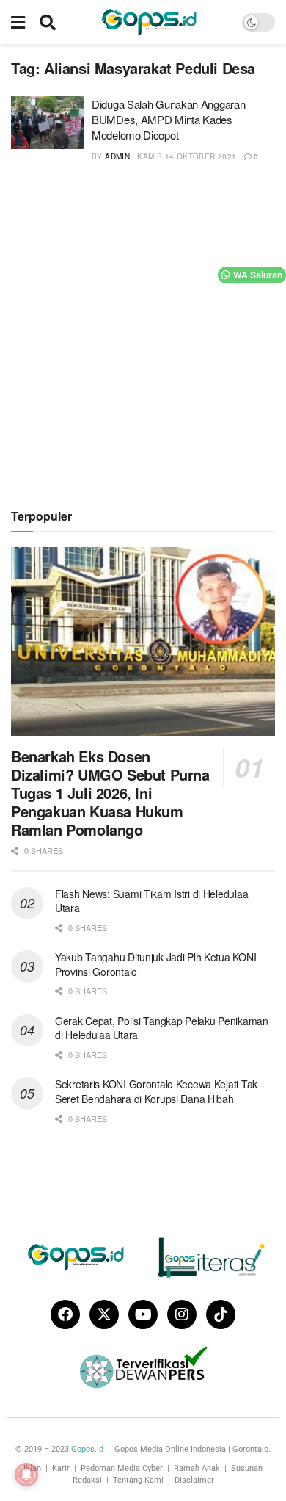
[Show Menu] (18, 22)
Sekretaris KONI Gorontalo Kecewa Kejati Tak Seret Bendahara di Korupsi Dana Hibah (156, 1091)
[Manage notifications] (26, 1474)
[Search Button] (48, 22)
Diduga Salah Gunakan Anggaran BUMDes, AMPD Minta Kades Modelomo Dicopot (168, 119)
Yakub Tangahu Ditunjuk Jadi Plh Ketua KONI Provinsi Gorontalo (155, 964)
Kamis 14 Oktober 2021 (186, 156)
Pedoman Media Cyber (122, 1468)
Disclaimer (194, 1480)
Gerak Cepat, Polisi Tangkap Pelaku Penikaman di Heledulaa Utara (161, 1028)
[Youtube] (143, 1314)
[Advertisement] (143, 333)
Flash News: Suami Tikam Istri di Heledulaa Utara (151, 901)
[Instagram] (182, 1314)
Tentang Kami (138, 1480)
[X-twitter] (104, 1314)
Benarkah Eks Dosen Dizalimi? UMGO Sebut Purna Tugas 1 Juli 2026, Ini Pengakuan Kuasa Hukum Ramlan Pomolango (110, 792)
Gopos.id (87, 1449)
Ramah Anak (197, 1468)
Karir (61, 1468)
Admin (117, 156)
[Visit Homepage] (149, 22)
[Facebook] (65, 1314)
